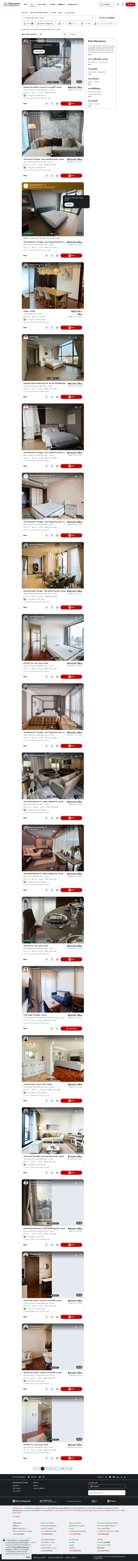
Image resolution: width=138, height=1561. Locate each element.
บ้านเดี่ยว (92, 47)
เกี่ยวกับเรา (16, 1485)
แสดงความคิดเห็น (39, 1488)
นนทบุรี (71, 1545)
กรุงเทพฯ (71, 1542)
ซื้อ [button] (25, 4)
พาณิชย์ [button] (52, 4)
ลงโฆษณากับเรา (73, 4)
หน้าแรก (25, 13)
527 (63, 1469)
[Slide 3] (50, 154)
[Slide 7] (54, 82)
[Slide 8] (56, 82)
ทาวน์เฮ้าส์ (99, 47)
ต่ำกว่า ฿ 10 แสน (103, 62)
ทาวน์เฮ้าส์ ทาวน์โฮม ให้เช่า (77, 1531)
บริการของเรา (17, 1488)
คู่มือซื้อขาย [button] (61, 4)
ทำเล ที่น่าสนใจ (74, 1540)
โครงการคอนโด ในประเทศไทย (22, 1531)
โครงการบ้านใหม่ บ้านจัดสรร (106, 1526)
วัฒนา (60, 13)
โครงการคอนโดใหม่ (103, 1528)
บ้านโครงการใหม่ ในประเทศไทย (107, 1523)
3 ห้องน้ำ (97, 104)
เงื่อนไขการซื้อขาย (71, 1557)
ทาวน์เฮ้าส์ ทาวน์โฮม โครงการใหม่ (108, 1531)
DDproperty (17, 1523)
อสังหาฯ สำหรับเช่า (75, 1523)
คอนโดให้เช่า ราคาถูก (47, 1542)
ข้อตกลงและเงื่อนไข (39, 1557)
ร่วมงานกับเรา (17, 1491)
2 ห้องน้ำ (90, 104)
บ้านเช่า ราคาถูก (46, 1545)
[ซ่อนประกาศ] (76, 41)
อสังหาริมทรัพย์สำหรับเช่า (39, 13)
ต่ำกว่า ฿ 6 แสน (92, 62)
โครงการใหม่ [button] (41, 4)
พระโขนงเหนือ (92, 72)
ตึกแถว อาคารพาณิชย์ (101, 1510)
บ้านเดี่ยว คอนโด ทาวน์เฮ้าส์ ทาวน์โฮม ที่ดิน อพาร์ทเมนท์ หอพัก (72, 1510)
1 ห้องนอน (96, 82)
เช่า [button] (32, 4)
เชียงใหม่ (72, 1548)
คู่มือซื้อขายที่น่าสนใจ (19, 1528)
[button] (57, 45)
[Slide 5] (50, 82)
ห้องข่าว (35, 1485)
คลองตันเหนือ (101, 72)
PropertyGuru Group (20, 1483)
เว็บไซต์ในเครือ (93, 1483)
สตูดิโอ (90, 82)
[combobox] (58, 18)
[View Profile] (34, 41)
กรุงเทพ (53, 13)
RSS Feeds (100, 1548)
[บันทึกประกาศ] (80, 41)
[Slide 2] (48, 306)
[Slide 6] (52, 82)
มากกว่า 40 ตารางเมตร (94, 94)
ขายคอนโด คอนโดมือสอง (49, 1526)
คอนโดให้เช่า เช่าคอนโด (76, 1526)
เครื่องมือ (100, 1540)
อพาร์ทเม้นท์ (105, 47)
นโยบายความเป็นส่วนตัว (55, 1557)
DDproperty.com (18, 1508)
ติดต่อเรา (36, 1483)
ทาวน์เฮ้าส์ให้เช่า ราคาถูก (49, 1548)
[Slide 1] (47, 233)
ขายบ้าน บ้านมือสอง (47, 1528)
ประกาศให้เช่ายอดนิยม (48, 1540)
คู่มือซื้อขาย (16, 1526)
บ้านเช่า (71, 1528)
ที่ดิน (98, 49)
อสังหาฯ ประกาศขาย (47, 1523)
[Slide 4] (52, 154)
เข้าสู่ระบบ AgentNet (103, 1542)
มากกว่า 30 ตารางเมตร (94, 91)
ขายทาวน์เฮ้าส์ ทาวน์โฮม (49, 1531)
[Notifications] (123, 4)
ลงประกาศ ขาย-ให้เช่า (104, 1545)
